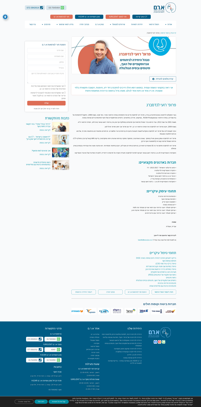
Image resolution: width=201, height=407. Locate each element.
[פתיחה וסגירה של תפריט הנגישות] (5, 17)
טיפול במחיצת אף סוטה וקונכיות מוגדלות (161, 266)
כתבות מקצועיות (93, 358)
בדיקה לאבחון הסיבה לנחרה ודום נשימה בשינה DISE (156, 258)
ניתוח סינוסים (171, 277)
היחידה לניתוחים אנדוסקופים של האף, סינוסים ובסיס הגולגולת (123, 344)
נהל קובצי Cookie (24, 401)
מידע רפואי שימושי (66, 24)
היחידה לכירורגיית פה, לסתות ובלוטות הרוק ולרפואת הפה (122, 334)
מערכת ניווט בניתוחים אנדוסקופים (163, 272)
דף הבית (173, 33)
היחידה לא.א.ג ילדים (134, 355)
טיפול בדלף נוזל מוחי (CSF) (166, 263)
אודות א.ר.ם (95, 334)
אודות (170, 24)
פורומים (47, 24)
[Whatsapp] (163, 342)
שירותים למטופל (118, 24)
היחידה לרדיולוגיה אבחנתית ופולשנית (129, 352)
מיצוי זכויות (95, 352)
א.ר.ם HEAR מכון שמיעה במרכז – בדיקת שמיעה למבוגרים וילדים (125, 362)
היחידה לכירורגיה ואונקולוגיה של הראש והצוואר (125, 340)
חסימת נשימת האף (169, 260)
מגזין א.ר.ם (99, 24)
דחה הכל (41, 401)
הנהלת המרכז (94, 337)
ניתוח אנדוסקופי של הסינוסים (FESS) (162, 274)
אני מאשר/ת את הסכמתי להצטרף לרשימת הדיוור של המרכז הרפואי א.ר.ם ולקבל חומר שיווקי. (48, 95)
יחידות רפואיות (137, 24)
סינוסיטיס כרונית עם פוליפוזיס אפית (163, 286)
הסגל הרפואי (154, 24)
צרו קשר (32, 24)
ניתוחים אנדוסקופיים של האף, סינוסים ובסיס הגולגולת (156, 280)
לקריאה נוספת (45, 130)
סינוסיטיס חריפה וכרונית (167, 283)
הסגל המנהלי (94, 340)
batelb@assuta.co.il (145, 240)
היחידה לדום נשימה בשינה (132, 358)
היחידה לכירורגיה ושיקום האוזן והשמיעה (128, 349)
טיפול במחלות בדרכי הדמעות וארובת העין (161, 269)
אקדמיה (96, 343)
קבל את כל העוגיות (58, 401)
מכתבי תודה (84, 24)
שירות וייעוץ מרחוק (92, 349)
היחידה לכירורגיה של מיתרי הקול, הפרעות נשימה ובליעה (122, 337)
